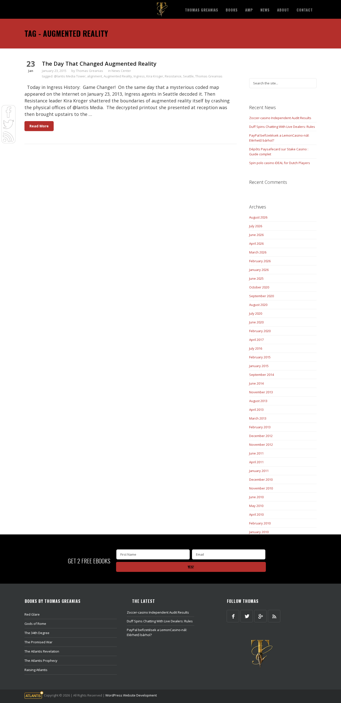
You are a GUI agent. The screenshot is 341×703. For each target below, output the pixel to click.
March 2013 (257, 418)
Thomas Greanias (89, 70)
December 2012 (261, 436)
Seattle (188, 76)
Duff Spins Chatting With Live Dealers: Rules (282, 126)
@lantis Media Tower (70, 76)
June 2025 (256, 278)
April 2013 (256, 409)
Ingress (139, 76)
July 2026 (255, 226)
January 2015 (259, 366)
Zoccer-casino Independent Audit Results (280, 118)
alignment (94, 76)
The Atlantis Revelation (41, 651)
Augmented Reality (118, 76)
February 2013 (260, 427)
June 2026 (256, 235)
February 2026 (260, 261)
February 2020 (260, 331)
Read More (39, 126)
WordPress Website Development (131, 695)
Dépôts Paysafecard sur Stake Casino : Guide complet (278, 151)
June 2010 (256, 497)
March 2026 (257, 252)
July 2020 (255, 313)
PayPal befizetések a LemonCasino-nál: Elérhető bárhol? (279, 138)
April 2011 (256, 462)
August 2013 (258, 401)
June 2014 (256, 383)
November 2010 (261, 488)
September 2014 (261, 374)
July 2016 (255, 348)
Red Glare (32, 614)
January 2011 (259, 471)
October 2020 (259, 287)
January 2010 (259, 532)
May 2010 (256, 505)
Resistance (173, 76)
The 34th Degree (36, 633)
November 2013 (261, 392)
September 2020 (261, 296)
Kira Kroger (154, 76)
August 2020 (258, 304)
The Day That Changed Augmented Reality (99, 63)
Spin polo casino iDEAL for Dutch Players (279, 163)
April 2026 (256, 243)
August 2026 (258, 217)
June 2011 (256, 453)
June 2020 (256, 322)
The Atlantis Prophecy (40, 660)
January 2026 (259, 269)
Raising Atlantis (35, 670)
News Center (121, 70)
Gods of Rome (35, 623)
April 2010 (256, 514)
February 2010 (260, 523)
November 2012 (261, 444)
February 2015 (260, 357)
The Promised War (38, 642)
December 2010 (261, 479)
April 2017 (256, 339)
